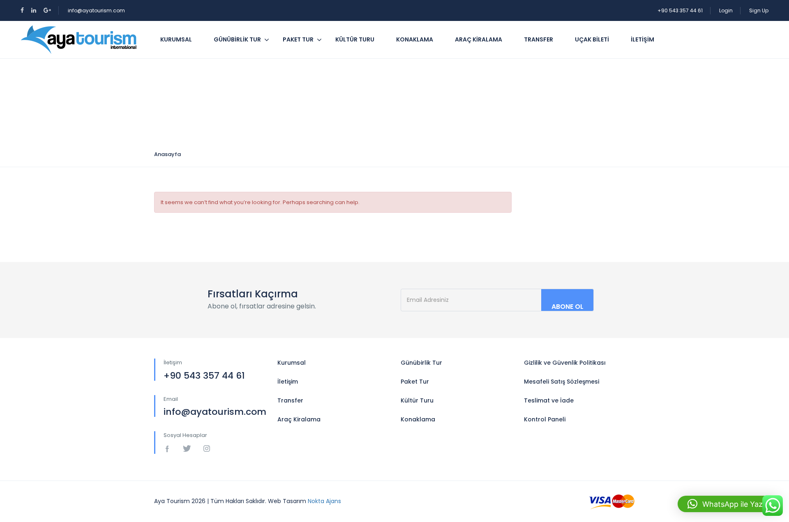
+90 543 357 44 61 (680, 10)
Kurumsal (176, 39)
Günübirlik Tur (237, 39)
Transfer (538, 39)
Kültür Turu (354, 39)
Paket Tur (298, 39)
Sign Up (758, 10)
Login (726, 10)
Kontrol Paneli (544, 419)
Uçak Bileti (592, 39)
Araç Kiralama (478, 39)
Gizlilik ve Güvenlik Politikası (565, 363)
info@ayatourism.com (96, 10)
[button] (729, 504)
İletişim (642, 39)
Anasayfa (167, 154)
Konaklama (414, 39)
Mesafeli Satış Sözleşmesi (561, 381)
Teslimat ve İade (549, 400)
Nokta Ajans (324, 501)
